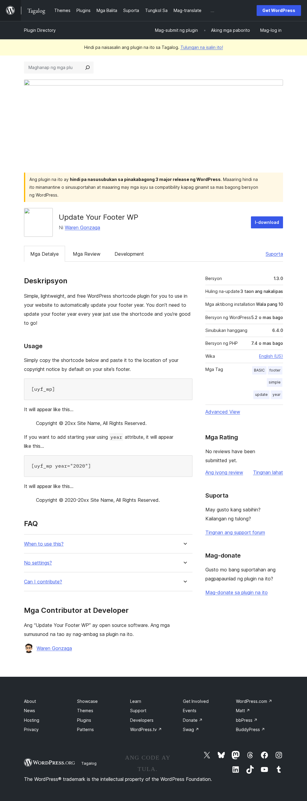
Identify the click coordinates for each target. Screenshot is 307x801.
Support (138, 710)
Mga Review (86, 254)
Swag (191, 729)
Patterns (85, 729)
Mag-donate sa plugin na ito (236, 592)
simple (275, 382)
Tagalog (89, 763)
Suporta (274, 254)
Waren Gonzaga (82, 227)
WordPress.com (254, 701)
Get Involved (196, 701)
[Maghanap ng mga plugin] (88, 68)
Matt (243, 710)
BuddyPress (250, 729)
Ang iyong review (224, 472)
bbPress (247, 720)
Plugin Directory (40, 30)
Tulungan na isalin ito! (201, 47)
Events (189, 710)
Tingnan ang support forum (235, 532)
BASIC (259, 370)
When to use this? (44, 544)
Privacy (31, 729)
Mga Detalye (44, 254)
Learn (135, 701)
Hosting (31, 720)
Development (129, 254)
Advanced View (222, 412)
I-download (267, 222)
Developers (142, 720)
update (261, 394)
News (29, 710)
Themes (85, 710)
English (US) (271, 356)
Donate (193, 720)
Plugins (84, 720)
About (30, 701)
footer (275, 370)
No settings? (38, 563)
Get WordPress (278, 10)
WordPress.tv (146, 729)
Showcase (87, 701)
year (277, 394)
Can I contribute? (43, 582)
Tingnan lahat (268, 472)
